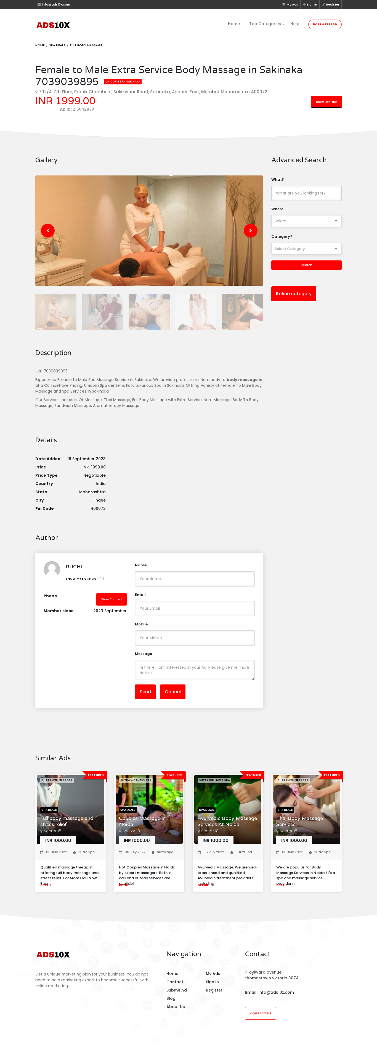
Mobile (141, 624)
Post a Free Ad (325, 24)
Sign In (312, 4)
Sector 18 (52, 831)
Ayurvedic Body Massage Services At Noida (227, 821)
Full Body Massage (86, 45)
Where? (278, 209)
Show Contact (326, 102)
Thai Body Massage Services (299, 821)
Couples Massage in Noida (142, 821)
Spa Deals (57, 45)
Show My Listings (85, 578)
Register (332, 4)
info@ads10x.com (276, 992)
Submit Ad (176, 990)
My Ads (292, 4)
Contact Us (260, 1013)
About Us (175, 1006)
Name (141, 565)
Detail (45, 885)
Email (140, 594)
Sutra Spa (86, 852)
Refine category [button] (294, 294)
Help (294, 23)
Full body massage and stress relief (66, 821)
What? (277, 179)
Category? (281, 236)
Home (234, 23)
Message (143, 653)
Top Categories (265, 23)
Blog (171, 998)
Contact (174, 982)
